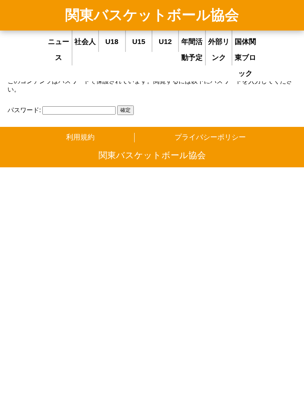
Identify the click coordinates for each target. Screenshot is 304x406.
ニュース (58, 49)
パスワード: (25, 110)
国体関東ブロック (245, 57)
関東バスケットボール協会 (152, 15)
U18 (111, 42)
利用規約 (80, 137)
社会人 (85, 42)
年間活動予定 (192, 49)
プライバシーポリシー (210, 137)
